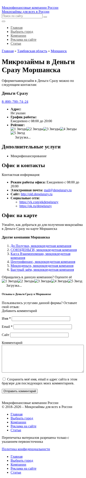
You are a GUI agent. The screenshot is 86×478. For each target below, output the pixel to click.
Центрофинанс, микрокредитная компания (43, 262)
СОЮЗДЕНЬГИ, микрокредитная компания (44, 250)
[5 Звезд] (18, 133)
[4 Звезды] (68, 129)
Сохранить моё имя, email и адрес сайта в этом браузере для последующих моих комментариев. (39, 381)
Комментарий (12, 343)
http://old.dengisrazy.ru (36, 194)
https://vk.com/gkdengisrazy (38, 202)
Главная (16, 414)
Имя (6, 318)
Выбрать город (22, 418)
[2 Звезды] (34, 129)
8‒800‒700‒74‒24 (15, 101)
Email (7, 327)
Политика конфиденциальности (26, 449)
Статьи (16, 430)
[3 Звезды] (51, 129)
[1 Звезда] (18, 129)
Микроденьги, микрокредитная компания (42, 266)
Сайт (5, 335)
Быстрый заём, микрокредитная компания (42, 269)
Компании (18, 422)
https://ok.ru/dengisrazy (35, 206)
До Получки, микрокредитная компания (41, 246)
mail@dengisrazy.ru (58, 190)
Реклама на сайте (23, 426)
